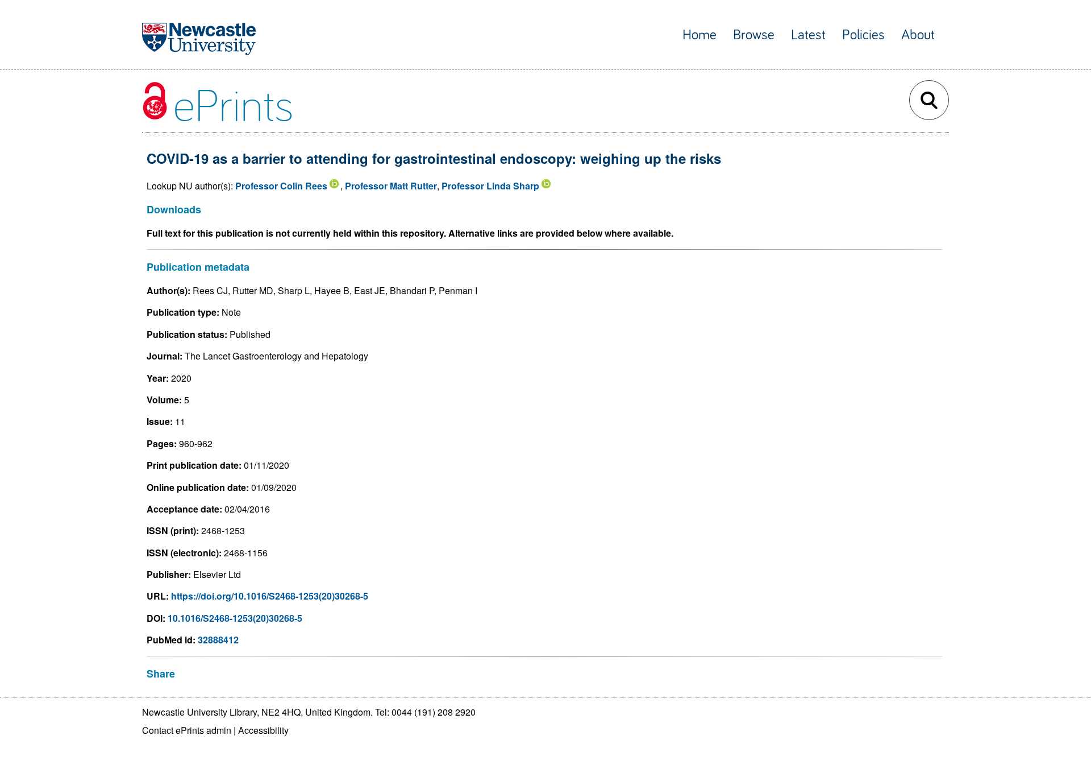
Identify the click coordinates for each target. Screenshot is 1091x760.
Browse (753, 35)
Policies (863, 35)
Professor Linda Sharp (490, 185)
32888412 (218, 639)
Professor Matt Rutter (391, 185)
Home (699, 35)
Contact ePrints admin (186, 730)
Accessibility (263, 730)
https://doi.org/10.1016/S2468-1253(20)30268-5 (269, 595)
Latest (808, 35)
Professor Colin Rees (281, 185)
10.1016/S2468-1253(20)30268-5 (235, 618)
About (918, 35)
